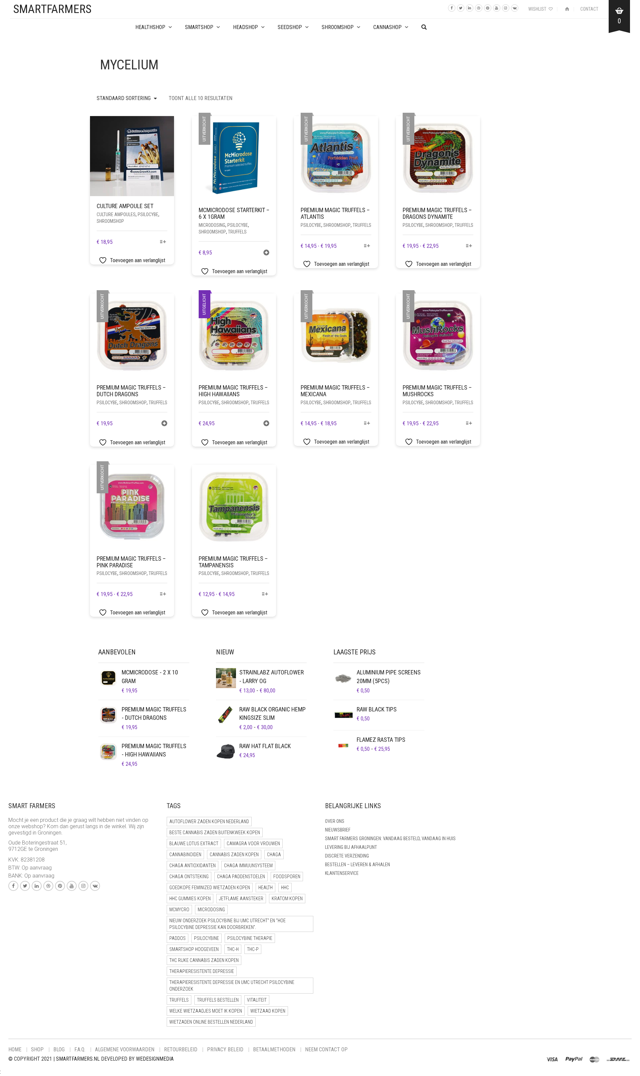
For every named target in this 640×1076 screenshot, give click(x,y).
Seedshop (290, 27)
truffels (179, 1000)
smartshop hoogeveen (194, 949)
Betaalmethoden (274, 1049)
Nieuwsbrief (337, 830)
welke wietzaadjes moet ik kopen (205, 1011)
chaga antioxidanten (192, 865)
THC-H (233, 949)
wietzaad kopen (267, 1011)
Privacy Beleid (225, 1049)
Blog (59, 1049)
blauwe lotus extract (193, 843)
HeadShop (245, 27)
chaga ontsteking (189, 876)
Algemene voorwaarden (124, 1049)
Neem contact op (326, 1049)
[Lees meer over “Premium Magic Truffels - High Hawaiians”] (266, 424)
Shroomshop (338, 27)
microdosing (211, 909)
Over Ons (334, 821)
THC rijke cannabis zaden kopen (204, 960)
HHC (285, 887)
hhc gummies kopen (190, 898)
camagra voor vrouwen (253, 843)
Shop (37, 1049)
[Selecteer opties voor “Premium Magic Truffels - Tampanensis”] (265, 594)
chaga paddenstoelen (241, 876)
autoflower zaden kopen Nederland (209, 821)
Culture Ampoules (116, 214)
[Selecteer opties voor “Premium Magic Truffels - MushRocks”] (469, 424)
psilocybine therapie (249, 938)
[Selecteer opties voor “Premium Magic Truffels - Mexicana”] (367, 424)
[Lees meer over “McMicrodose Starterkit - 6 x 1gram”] (266, 253)
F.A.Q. (79, 1049)
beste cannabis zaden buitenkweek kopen (214, 832)
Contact (589, 9)
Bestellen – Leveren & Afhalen (357, 864)
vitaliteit (257, 1000)
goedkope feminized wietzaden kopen (209, 887)
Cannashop (387, 27)
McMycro (179, 909)
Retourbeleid (180, 1049)
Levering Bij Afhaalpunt (351, 847)
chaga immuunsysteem (248, 865)
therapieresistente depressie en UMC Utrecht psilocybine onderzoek (231, 986)
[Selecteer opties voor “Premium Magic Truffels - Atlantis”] (367, 246)
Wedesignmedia (155, 1059)
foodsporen (286, 876)
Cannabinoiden (185, 854)
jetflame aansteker (241, 898)
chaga (274, 854)
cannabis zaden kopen (234, 854)
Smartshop (199, 27)
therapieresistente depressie (201, 971)
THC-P (253, 949)
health (265, 887)
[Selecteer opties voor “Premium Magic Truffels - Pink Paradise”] (163, 594)
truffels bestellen (218, 1000)
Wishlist (537, 9)
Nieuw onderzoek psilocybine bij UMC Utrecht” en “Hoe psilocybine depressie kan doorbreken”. (227, 924)
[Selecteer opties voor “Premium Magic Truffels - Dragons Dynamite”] (469, 246)
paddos (177, 938)
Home (14, 1049)
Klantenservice (342, 873)
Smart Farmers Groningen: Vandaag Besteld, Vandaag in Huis (390, 838)
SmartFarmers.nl (78, 1059)
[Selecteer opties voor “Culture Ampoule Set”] (163, 242)
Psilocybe (148, 214)
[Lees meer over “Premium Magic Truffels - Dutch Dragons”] (164, 424)
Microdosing (212, 225)
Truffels (237, 231)
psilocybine (206, 938)
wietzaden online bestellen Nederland (211, 1022)
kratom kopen (287, 898)
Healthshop (150, 27)
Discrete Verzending (347, 856)
